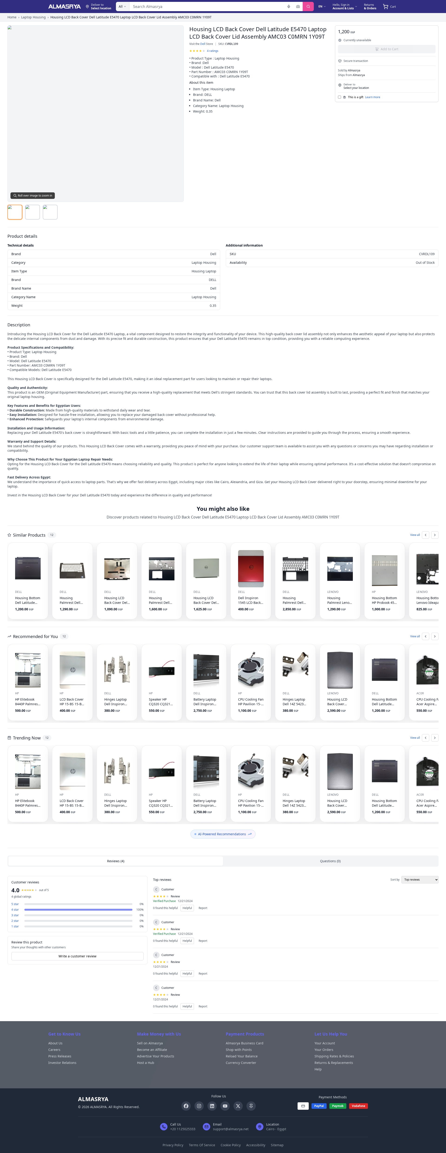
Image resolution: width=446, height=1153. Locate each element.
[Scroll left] (425, 535)
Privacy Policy (173, 1145)
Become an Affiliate (152, 1049)
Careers (54, 1049)
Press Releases (59, 1056)
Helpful (187, 908)
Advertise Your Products (155, 1056)
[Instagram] (199, 1106)
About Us (55, 1043)
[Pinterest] (251, 1106)
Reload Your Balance (242, 1056)
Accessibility (255, 1145)
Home (11, 17)
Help (318, 1069)
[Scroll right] (435, 535)
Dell (202, 44)
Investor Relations (62, 1062)
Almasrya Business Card (244, 1043)
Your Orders (324, 1049)
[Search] (308, 6)
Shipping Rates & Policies (334, 1056)
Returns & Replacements (334, 1062)
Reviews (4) (115, 861)
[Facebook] (186, 1106)
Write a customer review (77, 956)
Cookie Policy (231, 1145)
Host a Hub (145, 1062)
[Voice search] (288, 6)
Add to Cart (389, 49)
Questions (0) (330, 861)
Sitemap (277, 1145)
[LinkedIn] (212, 1106)
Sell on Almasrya (150, 1043)
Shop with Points (239, 1049)
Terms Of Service (202, 1145)
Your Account (325, 1043)
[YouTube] (225, 1106)
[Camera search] (298, 6)
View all (415, 535)
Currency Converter (241, 1062)
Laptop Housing (33, 17)
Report (203, 908)
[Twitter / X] (238, 1106)
